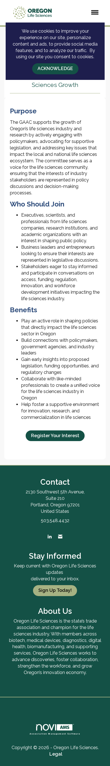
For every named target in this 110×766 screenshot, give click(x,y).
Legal (55, 754)
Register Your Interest (55, 435)
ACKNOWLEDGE (55, 68)
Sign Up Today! (55, 590)
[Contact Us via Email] (60, 537)
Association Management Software (55, 733)
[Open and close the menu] (82, 13)
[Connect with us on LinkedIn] (49, 537)
